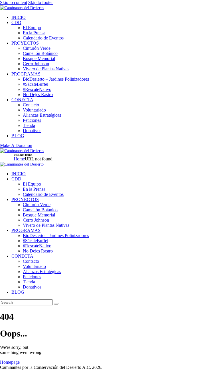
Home (19, 158)
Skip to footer (40, 2)
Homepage (10, 362)
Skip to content (13, 2)
